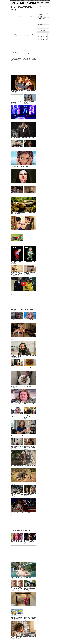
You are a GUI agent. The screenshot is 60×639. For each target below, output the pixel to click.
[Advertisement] (23, 23)
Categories (47, 2)
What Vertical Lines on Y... (27, 0)
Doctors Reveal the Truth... (45, 0)
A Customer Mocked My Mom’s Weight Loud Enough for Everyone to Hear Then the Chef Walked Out (43, 14)
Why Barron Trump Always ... (36, 0)
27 (43, 39)
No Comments (21, 10)
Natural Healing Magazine (23, 3)
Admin (11, 10)
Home (38, 2)
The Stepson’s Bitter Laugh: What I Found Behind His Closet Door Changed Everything (43, 18)
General (18, 10)
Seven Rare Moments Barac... (19, 0)
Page (42, 2)
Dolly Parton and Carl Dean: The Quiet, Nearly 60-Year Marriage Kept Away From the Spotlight (43, 11)
